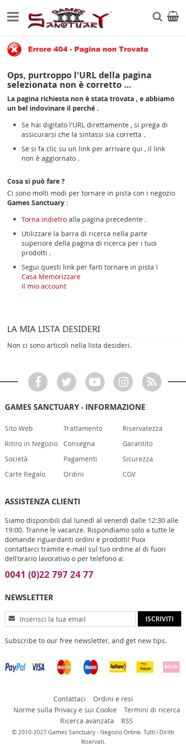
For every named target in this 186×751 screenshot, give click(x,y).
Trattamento (83, 428)
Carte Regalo (25, 474)
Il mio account (43, 286)
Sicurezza (138, 458)
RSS (127, 720)
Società (16, 458)
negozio (162, 193)
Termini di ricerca (152, 709)
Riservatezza (143, 428)
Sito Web (19, 428)
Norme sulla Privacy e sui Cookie (65, 709)
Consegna (79, 443)
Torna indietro (44, 219)
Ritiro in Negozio (31, 443)
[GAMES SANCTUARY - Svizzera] (69, 18)
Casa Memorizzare (51, 276)
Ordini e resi (113, 698)
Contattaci (69, 698)
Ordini (73, 474)
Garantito (138, 443)
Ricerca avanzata (87, 720)
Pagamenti (80, 458)
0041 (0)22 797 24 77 (49, 574)
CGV (129, 474)
